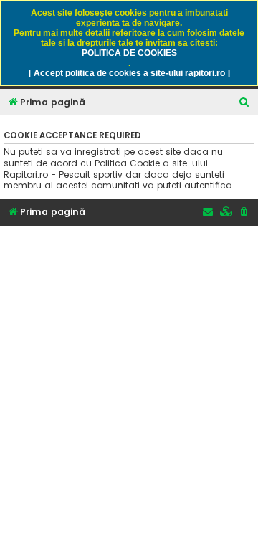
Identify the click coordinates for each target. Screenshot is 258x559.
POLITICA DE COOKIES (129, 53)
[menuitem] (244, 103)
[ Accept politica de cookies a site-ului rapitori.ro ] (129, 73)
